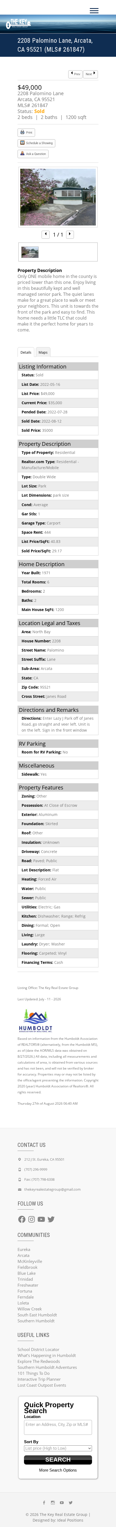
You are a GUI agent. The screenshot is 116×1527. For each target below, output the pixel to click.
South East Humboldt (37, 1314)
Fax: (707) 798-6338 (39, 1179)
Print (28, 132)
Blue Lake (27, 1273)
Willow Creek (30, 1309)
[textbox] (59, 1425)
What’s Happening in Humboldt (47, 1355)
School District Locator (38, 1349)
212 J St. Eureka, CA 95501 (44, 1159)
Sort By (31, 1441)
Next (89, 74)
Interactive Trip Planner (39, 1379)
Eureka (24, 1249)
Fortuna (25, 1291)
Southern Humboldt (36, 1320)
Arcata (23, 1255)
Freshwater (28, 1285)
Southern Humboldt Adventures (47, 1367)
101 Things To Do (34, 1373)
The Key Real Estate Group (63, 1514)
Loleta (23, 1303)
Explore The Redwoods (39, 1361)
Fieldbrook (27, 1267)
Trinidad (25, 1279)
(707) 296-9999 (35, 1169)
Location (32, 1416)
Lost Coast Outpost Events (42, 1385)
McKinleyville (30, 1261)
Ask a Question (35, 154)
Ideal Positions (70, 1520)
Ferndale (26, 1297)
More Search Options (58, 1470)
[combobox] (58, 1427)
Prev (76, 74)
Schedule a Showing (39, 143)
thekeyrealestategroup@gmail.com (52, 1189)
